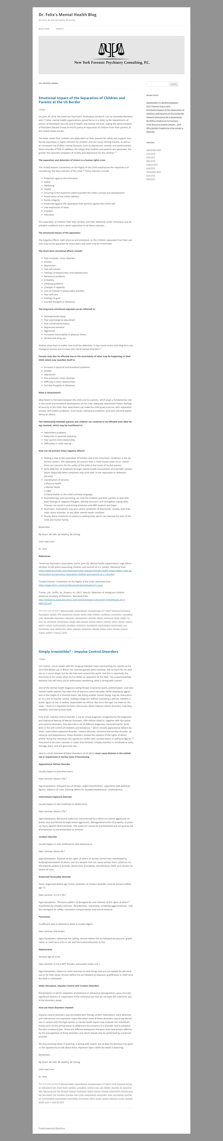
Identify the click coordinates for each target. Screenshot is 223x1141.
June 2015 (150, 157)
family (117, 618)
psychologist (117, 625)
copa (97, 1087)
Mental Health (67, 610)
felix (40, 1091)
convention (116, 614)
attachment (67, 614)
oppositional (90, 1094)
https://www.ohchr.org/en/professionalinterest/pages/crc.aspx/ (71, 585)
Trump (42, 632)
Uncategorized (94, 610)
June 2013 (150, 175)
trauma (124, 628)
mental (92, 621)
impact (72, 621)
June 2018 (150, 153)
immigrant (51, 621)
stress (109, 628)
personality (102, 1094)
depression (60, 618)
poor (110, 1094)
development (81, 618)
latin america (82, 621)
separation (86, 628)
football (64, 1091)
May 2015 (150, 160)
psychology (73, 1098)
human (97, 1091)
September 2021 (153, 150)
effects (100, 618)
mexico (99, 621)
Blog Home (44, 29)
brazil (65, 1087)
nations (128, 621)
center (83, 614)
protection (81, 625)
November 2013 (153, 171)
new (76, 1094)
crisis (41, 618)
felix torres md (49, 1091)
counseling (127, 614)
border (77, 614)
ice (45, 621)
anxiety (53, 614)
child (89, 614)
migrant (107, 621)
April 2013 (150, 179)
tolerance (113, 1098)
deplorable (49, 618)
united (49, 632)
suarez (105, 1098)
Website (60, 29)
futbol (90, 1091)
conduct (72, 1087)
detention (70, 618)
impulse (104, 1091)
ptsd (52, 628)
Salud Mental (81, 610)
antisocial (121, 1084)
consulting (81, 1087)
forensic (72, 1091)
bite (54, 1087)
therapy (116, 628)
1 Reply (42, 109)
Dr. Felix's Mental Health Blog (67, 14)
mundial (69, 1094)
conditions (105, 614)
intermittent (114, 1091)
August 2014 (151, 164)
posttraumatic (59, 625)
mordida (61, 1094)
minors (121, 621)
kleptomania (127, 1091)
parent (42, 625)
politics (49, 625)
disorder (92, 618)
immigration (62, 621)
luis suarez (47, 1094)
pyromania (84, 1098)
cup (101, 1087)
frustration (82, 1091)
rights (69, 628)
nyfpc (81, 1094)
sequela (95, 628)
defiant (107, 1087)
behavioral (47, 1087)
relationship (60, 628)
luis (40, 1094)
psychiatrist (92, 625)
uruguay (128, 1098)
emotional (108, 618)
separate (77, 628)
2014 (114, 1084)
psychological (104, 625)
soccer (98, 1098)
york (47, 1102)
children (96, 614)
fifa (58, 1091)
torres (121, 1098)
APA (59, 614)
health (123, 618)
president (71, 625)
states (103, 628)
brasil (59, 1087)
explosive (127, 1087)
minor (114, 621)
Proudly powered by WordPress (52, 1128)
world (41, 1102)
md (54, 1094)
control (90, 1087)
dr (121, 1087)
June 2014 (150, 168)
